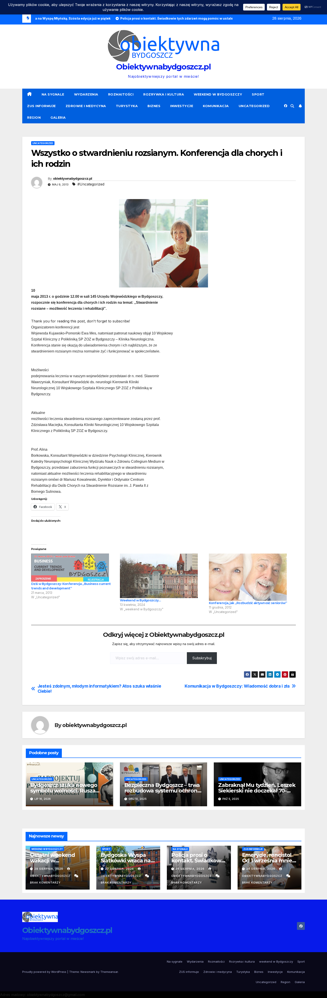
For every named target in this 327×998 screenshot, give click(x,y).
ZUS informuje (41, 106)
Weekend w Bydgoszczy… (140, 600)
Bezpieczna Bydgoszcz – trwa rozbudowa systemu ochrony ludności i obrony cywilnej (162, 790)
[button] (292, 106)
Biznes (153, 106)
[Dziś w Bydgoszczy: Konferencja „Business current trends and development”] (73, 568)
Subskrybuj (202, 658)
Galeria (58, 118)
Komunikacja (216, 106)
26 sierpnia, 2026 (190, 868)
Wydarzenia (86, 94)
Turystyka (127, 106)
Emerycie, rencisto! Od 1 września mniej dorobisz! (267, 860)
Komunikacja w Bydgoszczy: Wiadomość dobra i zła (237, 686)
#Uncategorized (90, 184)
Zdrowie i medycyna (86, 106)
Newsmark (88, 972)
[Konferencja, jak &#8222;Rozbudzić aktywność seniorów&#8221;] (251, 577)
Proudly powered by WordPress (44, 972)
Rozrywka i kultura (163, 94)
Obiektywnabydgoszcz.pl (163, 66)
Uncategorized (254, 106)
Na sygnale (53, 94)
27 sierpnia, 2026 (120, 868)
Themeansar (109, 972)
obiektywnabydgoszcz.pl (72, 179)
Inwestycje (181, 106)
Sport (258, 94)
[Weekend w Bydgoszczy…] (162, 576)
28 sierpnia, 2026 (49, 868)
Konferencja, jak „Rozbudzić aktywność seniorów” (248, 603)
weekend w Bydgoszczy (218, 94)
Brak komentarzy (45, 882)
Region (34, 118)
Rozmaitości (121, 94)
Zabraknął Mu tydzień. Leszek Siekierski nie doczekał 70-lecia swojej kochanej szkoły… (256, 790)
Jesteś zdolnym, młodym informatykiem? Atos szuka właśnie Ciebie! (99, 689)
